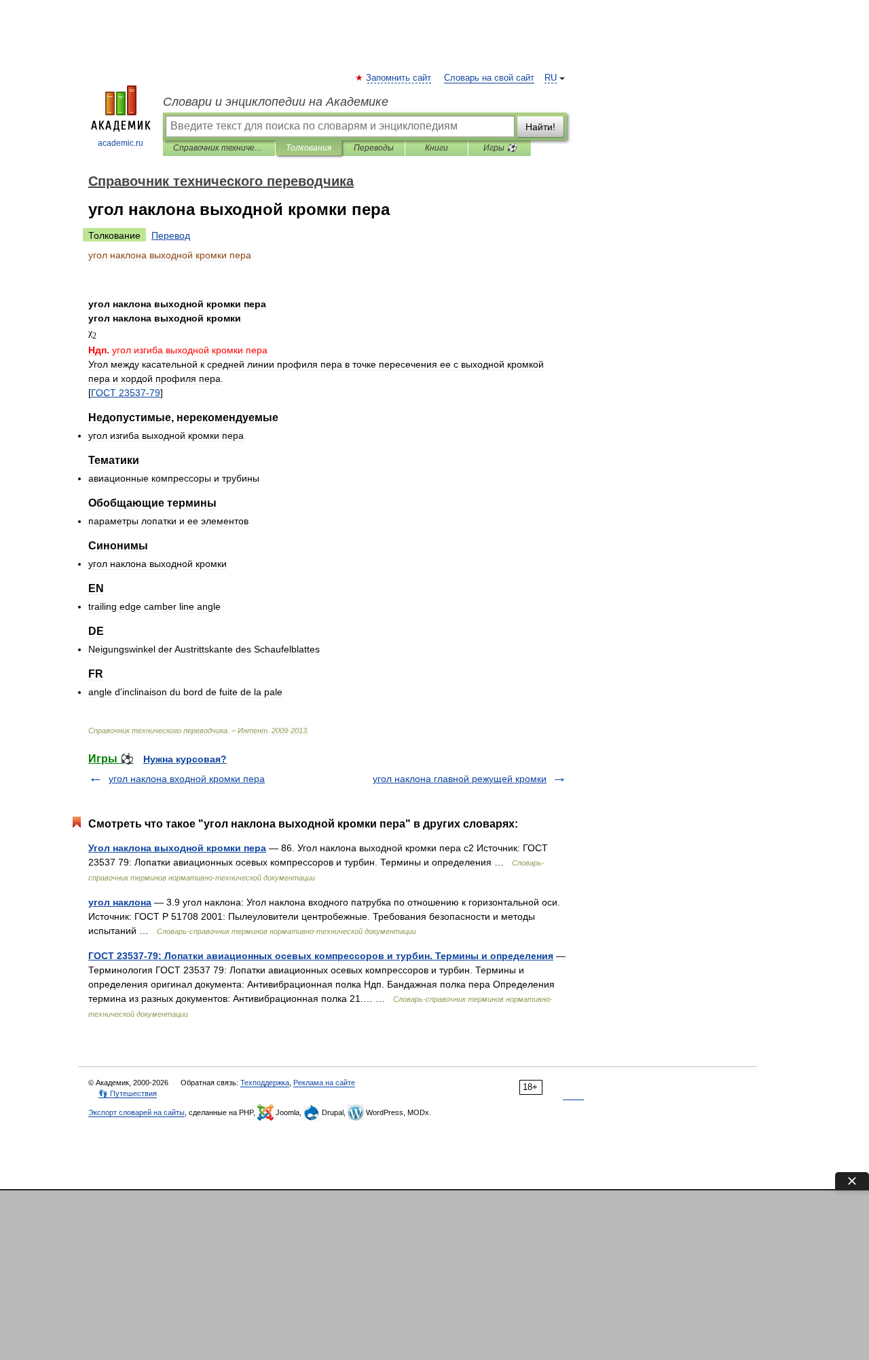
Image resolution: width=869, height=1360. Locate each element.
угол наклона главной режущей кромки (460, 778)
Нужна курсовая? (185, 759)
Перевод (170, 235)
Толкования (308, 148)
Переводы (374, 148)
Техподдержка (264, 1083)
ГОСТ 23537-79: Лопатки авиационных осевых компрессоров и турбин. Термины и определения (320, 955)
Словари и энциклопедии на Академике (275, 102)
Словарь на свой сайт (489, 78)
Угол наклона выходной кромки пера (177, 847)
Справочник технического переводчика (219, 148)
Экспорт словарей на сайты (136, 1112)
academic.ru (120, 143)
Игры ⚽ (500, 148)
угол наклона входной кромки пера (187, 778)
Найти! (540, 126)
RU (550, 78)
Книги (436, 148)
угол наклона (119, 902)
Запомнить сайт (399, 78)
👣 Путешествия (127, 1093)
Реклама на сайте (324, 1083)
